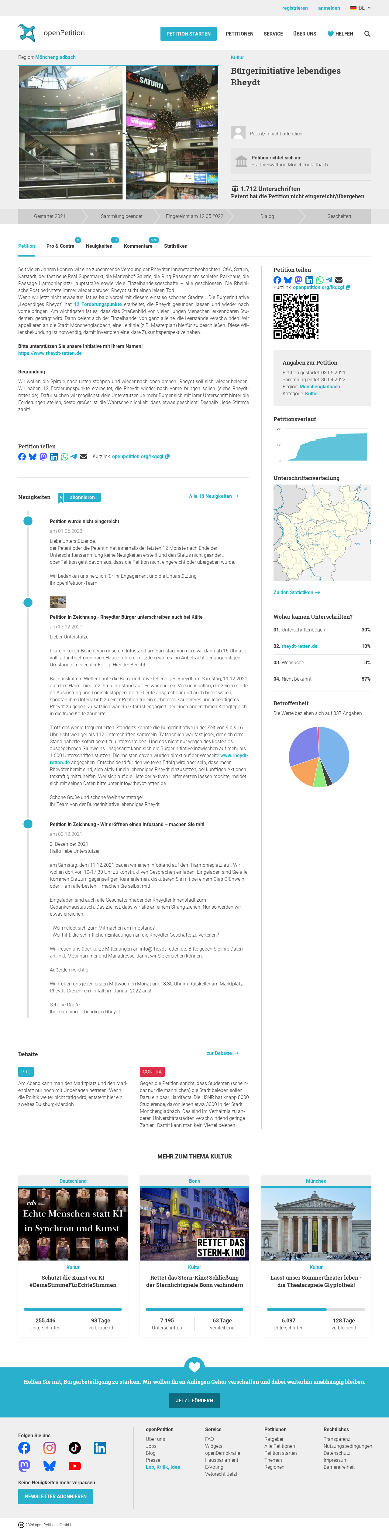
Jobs (151, 1446)
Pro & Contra (60, 243)
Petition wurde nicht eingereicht (84, 521)
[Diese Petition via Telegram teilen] (73, 456)
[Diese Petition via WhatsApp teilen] (64, 456)
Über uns (155, 1439)
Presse (153, 1460)
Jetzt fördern (194, 1400)
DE (360, 8)
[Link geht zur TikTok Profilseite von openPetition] (75, 1448)
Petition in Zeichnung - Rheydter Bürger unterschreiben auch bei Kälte (126, 617)
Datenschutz (337, 1453)
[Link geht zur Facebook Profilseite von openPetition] (24, 1448)
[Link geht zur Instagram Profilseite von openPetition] (49, 1448)
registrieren (295, 8)
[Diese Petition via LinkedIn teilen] (54, 456)
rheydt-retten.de (300, 646)
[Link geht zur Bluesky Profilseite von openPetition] (49, 1466)
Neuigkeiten (99, 243)
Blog (151, 1453)
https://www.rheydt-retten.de (50, 353)
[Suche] (367, 33)
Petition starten (189, 34)
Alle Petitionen (279, 1446)
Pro (26, 1072)
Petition (26, 246)
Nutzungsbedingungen (348, 1446)
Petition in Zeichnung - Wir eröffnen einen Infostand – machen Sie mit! (127, 824)
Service (273, 34)
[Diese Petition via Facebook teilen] (22, 456)
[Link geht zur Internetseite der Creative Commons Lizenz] (22, 1524)
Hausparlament (221, 1460)
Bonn (194, 1181)
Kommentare (138, 243)
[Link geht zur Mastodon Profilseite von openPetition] (24, 1466)
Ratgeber (274, 1439)
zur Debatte (220, 1053)
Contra (152, 1072)
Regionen (274, 1467)
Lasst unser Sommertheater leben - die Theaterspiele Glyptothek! (316, 1281)
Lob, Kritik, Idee (163, 1467)
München (316, 1181)
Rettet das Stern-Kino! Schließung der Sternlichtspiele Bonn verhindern (194, 1281)
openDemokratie (222, 1453)
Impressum (336, 1460)
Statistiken (176, 246)
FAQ (209, 1439)
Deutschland (73, 1181)
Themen (273, 1460)
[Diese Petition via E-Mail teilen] (83, 456)
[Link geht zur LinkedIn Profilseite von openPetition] (100, 1448)
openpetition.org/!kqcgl (138, 456)
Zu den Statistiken (294, 592)
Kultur (237, 57)
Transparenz (337, 1439)
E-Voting (214, 1467)
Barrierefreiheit (339, 1467)
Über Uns (304, 34)
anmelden (329, 8)
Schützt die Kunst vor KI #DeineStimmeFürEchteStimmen (72, 1281)
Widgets (213, 1446)
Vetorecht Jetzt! (222, 1474)
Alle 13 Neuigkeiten (211, 496)
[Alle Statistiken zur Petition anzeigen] (322, 579)
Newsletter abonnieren (56, 1496)
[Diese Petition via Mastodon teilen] (43, 456)
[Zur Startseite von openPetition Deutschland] (52, 33)
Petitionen (240, 34)
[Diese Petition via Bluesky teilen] (32, 456)
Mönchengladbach (55, 57)
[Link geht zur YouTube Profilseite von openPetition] (75, 1466)
